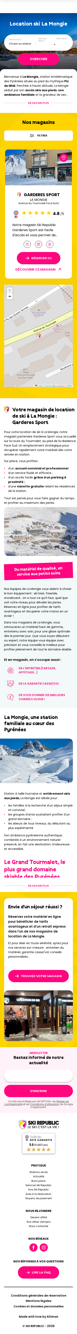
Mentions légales (39, 1301)
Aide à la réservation (38, 1194)
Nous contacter (38, 1226)
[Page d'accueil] (38, 1125)
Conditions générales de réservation (38, 1296)
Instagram (44, 1247)
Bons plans (38, 1181)
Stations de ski (38, 1172)
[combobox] (22, 43)
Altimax (52, 1317)
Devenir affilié (38, 1217)
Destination (15, 39)
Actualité (38, 1176)
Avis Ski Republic (38, 1189)
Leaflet (39, 386)
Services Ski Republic (38, 1185)
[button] (39, 335)
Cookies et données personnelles (39, 1306)
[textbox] (22, 43)
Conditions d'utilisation (44, 1104)
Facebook (33, 1247)
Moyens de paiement (38, 1198)
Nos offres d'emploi (39, 1222)
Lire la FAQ (41, 1272)
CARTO (69, 386)
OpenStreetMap (50, 386)
